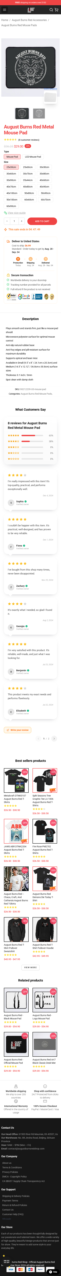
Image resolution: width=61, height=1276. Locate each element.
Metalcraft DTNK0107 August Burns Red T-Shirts (15, 798)
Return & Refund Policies (14, 1205)
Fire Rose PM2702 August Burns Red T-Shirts (43, 849)
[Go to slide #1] (22, 113)
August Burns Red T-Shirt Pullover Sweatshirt (14, 948)
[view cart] (56, 10)
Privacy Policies (10, 1172)
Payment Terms (10, 1200)
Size (6, 162)
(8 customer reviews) (28, 140)
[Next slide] (54, 67)
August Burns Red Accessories (29, 20)
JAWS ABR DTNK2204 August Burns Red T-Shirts (15, 849)
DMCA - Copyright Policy (14, 1176)
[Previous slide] (6, 67)
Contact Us (8, 1209)
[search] (51, 10)
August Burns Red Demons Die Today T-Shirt (43, 897)
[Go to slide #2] (39, 113)
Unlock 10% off (6, 1261)
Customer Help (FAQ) (13, 1214)
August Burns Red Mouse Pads (19, 25)
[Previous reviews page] (38, 739)
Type (6, 151)
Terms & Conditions (12, 1167)
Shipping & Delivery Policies (15, 1196)
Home (4, 20)
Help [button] (55, 1272)
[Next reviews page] (54, 739)
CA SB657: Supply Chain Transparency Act (23, 1181)
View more (30, 967)
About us (6, 1163)
